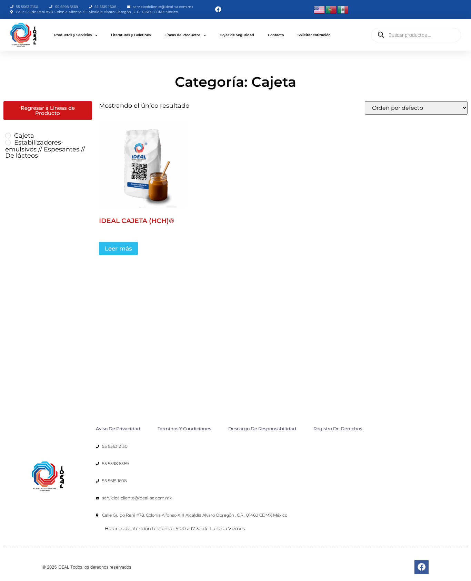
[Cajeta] (8, 135)
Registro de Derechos (337, 428)
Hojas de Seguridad (237, 35)
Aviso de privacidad (118, 428)
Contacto (276, 35)
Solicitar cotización (314, 35)
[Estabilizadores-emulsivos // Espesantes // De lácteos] (8, 142)
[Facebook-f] (421, 567)
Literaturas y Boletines (131, 35)
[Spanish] (343, 9)
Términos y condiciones (184, 428)
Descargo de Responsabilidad (262, 428)
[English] (319, 9)
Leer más (118, 248)
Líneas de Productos (182, 35)
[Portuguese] (331, 9)
